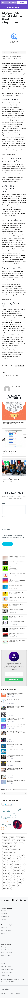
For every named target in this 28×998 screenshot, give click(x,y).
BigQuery (8, 372)
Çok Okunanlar (14, 552)
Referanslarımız (5, 916)
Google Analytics (7, 849)
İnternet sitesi (6, 529)
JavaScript (5, 861)
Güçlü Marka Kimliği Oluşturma (10, 855)
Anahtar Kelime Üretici (6, 952)
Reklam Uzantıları (7, 870)
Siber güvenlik (6, 873)
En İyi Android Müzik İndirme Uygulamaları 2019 (15, 567)
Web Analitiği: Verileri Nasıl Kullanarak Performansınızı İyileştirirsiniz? (15, 769)
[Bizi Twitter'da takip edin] (17, 900)
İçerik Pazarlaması (7, 888)
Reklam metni (17, 867)
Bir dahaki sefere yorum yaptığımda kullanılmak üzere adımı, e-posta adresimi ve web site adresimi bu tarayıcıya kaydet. (13, 537)
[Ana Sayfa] (13, 7)
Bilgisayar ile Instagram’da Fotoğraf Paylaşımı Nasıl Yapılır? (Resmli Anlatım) (17, 579)
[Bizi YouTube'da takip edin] (25, 900)
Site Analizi (3, 936)
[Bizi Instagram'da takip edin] (21, 900)
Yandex (19, 885)
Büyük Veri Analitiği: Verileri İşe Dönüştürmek (17, 750)
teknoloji (15, 879)
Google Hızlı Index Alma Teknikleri (16, 604)
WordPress (12, 885)
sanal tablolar (8, 377)
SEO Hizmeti (4, 927)
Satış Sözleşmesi (5, 993)
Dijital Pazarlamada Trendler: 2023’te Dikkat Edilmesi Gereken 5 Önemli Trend (16, 725)
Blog (2, 939)
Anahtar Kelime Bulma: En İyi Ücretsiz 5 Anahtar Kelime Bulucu (17, 641)
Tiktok (21, 879)
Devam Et (22, 2)
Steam (18, 876)
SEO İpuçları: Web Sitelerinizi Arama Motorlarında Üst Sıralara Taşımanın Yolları (16, 732)
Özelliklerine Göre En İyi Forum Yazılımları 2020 (15, 586)
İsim (3, 516)
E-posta (4, 523)
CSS (15, 843)
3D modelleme (6, 840)
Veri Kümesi (17, 377)
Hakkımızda (4, 913)
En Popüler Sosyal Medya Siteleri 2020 (17, 573)
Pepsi (4, 867)
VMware (19, 882)
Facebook (5, 846)
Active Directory (21, 840)
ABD (13, 840)
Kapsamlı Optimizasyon (6, 972)
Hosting (22, 855)
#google (12, 837)
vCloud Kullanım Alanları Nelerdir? (14, 744)
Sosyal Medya (6, 876)
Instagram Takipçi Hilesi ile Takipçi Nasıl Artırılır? (17, 598)
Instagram (15, 858)
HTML (4, 858)
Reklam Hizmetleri (5, 975)
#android (5, 837)
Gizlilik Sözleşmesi (15, 993)
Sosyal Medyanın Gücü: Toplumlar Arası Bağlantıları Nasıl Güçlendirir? (13, 478)
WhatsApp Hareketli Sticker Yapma (16, 616)
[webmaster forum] (12, 819)
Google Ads (13, 846)
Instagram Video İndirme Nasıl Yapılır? (17, 556)
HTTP (9, 858)
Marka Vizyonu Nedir (7, 864)
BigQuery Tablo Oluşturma (11, 375)
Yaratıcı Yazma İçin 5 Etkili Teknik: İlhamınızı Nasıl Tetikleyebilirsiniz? (16, 762)
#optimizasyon (20, 837)
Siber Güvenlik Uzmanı (17, 873)
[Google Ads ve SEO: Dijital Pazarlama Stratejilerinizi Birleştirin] (14, 439)
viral (4, 882)
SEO (23, 870)
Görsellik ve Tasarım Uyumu (9, 852)
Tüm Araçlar (4, 946)
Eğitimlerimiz (4, 933)
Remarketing (17, 870)
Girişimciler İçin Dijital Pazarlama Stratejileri (16, 775)
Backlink (3, 963)
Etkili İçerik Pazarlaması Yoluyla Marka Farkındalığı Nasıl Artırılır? (13, 422)
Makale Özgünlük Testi (6, 949)
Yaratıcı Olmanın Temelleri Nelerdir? (15, 713)
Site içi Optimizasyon (6, 966)
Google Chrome (17, 849)
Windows (5, 885)
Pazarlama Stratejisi (20, 864)
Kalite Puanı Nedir (14, 861)
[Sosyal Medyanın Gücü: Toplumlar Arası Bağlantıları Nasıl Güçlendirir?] (14, 467)
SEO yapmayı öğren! (6, 930)
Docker (21, 843)
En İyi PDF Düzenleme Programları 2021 (17, 628)
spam (13, 876)
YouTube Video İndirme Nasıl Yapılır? (16, 561)
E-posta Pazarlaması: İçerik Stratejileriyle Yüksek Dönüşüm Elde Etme (16, 719)
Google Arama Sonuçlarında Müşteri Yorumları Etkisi (16, 622)
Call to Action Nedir (7, 843)
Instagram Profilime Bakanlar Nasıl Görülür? (16, 610)
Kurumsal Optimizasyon (7, 969)
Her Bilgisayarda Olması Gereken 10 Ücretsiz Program (16, 634)
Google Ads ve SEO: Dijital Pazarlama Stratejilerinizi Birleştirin (13, 450)
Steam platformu (6, 879)
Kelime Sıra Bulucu (5, 955)
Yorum (4, 503)
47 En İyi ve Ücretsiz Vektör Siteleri (16, 592)
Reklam (9, 867)
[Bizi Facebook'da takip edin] (12, 900)
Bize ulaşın (3, 919)
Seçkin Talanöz (16, 386)
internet (22, 858)
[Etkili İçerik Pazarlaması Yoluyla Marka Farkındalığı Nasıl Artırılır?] (14, 411)
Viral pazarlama (11, 882)
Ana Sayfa (3, 910)
